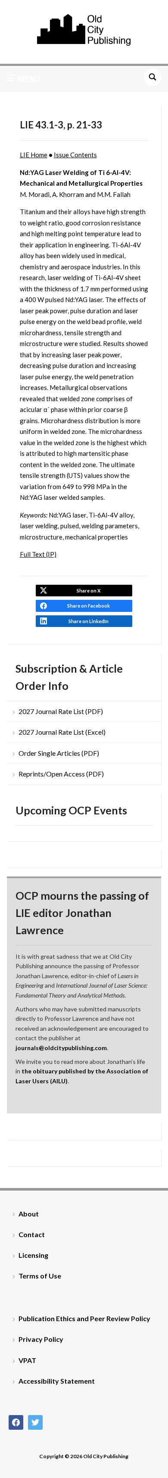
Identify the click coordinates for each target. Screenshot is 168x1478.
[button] (23, 79)
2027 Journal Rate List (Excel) (62, 732)
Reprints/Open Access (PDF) (61, 774)
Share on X (88, 590)
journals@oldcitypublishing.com (61, 1047)
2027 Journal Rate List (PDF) (61, 711)
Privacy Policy (41, 1339)
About (29, 1214)
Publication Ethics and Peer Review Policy (84, 1318)
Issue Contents (75, 155)
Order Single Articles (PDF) (59, 753)
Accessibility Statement (57, 1381)
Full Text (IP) (38, 554)
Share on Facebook (88, 605)
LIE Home (33, 155)
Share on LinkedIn (88, 621)
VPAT (27, 1360)
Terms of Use (40, 1276)
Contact (32, 1234)
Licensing (33, 1255)
